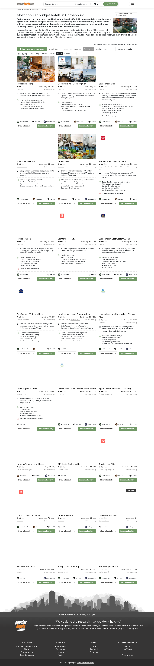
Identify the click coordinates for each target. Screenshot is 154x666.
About (26, 649)
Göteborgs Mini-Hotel (27, 388)
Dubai (93, 646)
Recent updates (27, 655)
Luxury (44, 54)
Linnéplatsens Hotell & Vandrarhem (74, 314)
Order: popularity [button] (126, 49)
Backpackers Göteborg (68, 566)
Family (37, 54)
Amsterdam (60, 646)
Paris (60, 655)
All (31, 54)
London (60, 652)
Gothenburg (35, 9)
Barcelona (60, 649)
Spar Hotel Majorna (26, 161)
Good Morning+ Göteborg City (72, 83)
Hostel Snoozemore (26, 566)
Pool (74, 54)
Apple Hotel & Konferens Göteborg (115, 388)
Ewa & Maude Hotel (108, 515)
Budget (59, 54)
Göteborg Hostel (65, 515)
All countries (127, 655)
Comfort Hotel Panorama (28, 515)
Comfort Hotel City (66, 238)
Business (67, 54)
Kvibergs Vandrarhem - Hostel (30, 464)
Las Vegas (127, 649)
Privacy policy (27, 652)
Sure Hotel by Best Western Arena (114, 238)
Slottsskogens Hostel (108, 566)
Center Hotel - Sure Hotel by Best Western (77, 388)
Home (19, 9)
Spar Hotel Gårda (107, 83)
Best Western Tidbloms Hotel (30, 314)
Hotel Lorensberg (25, 83)
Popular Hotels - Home (26, 646)
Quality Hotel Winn (107, 464)
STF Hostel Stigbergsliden (69, 464)
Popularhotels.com (85, 662)
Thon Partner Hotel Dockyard (112, 161)
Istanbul (94, 649)
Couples (52, 54)
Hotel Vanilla (63, 161)
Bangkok (94, 652)
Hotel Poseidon (24, 238)
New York (127, 646)
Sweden (26, 9)
